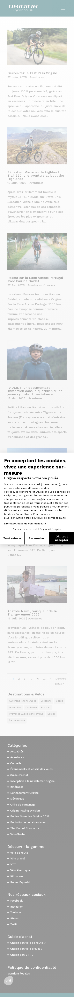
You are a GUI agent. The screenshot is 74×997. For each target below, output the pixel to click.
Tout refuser (12, 538)
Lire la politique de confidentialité (25, 523)
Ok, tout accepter (61, 538)
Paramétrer (37, 538)
